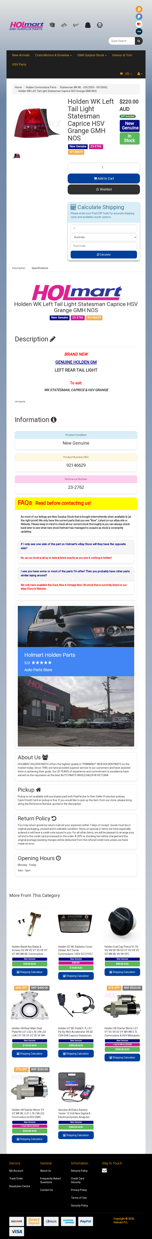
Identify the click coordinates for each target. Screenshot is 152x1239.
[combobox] (121, 41)
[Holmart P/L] (26, 24)
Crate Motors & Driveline (52, 55)
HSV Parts (19, 64)
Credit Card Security (77, 1180)
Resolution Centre (19, 1186)
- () (126, 73)
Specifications (40, 268)
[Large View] (16, 156)
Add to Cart (105, 178)
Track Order (16, 1178)
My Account (16, 1170)
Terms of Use (79, 1197)
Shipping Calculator (31, 972)
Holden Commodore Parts (41, 87)
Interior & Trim (122, 55)
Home (18, 87)
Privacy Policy (79, 1189)
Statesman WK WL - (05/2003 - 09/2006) (83, 87)
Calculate (105, 254)
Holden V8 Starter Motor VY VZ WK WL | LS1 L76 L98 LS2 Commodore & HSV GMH (28, 1113)
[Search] (139, 41)
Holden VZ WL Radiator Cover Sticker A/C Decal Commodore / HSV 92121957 (75, 950)
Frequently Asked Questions (50, 1180)
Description (18, 268)
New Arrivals (21, 55)
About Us (45, 1170)
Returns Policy (79, 1170)
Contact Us (46, 1189)
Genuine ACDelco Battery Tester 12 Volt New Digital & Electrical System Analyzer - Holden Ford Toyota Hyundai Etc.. (74, 1117)
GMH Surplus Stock (91, 55)
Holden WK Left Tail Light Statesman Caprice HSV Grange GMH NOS (57, 91)
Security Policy (79, 1205)
